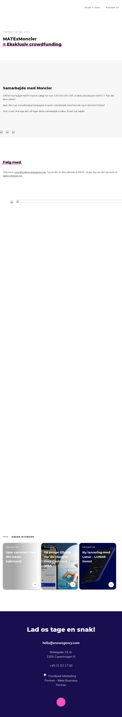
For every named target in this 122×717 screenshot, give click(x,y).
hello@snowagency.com (61, 643)
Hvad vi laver (92, 7)
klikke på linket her (12, 175)
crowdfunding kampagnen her (30, 172)
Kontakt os (112, 7)
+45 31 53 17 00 (61, 665)
